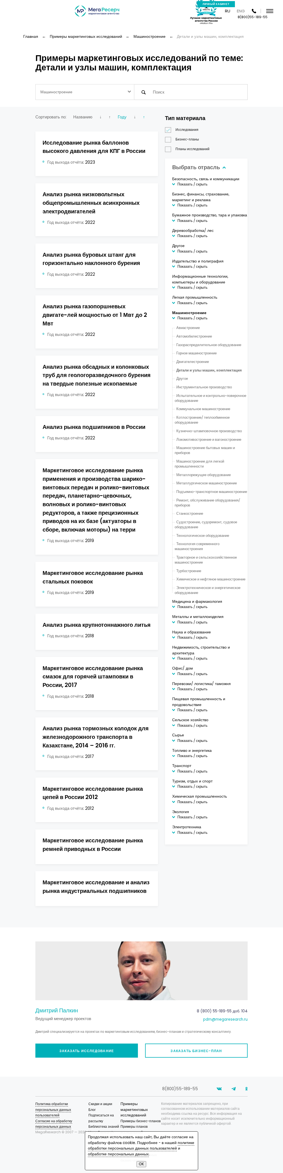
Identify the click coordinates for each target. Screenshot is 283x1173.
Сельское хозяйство (190, 720)
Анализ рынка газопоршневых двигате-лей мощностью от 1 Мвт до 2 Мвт (95, 314)
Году (122, 117)
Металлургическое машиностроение (206, 483)
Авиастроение (188, 327)
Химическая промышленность (199, 796)
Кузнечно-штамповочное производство (209, 431)
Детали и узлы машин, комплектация (209, 370)
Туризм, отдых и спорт (192, 781)
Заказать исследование (86, 1051)
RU (227, 11)
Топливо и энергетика (192, 750)
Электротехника (186, 827)
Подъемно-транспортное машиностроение (211, 491)
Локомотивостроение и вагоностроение (208, 439)
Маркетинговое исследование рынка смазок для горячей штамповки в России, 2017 (93, 676)
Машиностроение (189, 312)
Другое (178, 245)
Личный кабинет (216, 4)
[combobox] (84, 92)
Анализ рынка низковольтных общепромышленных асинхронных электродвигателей (91, 202)
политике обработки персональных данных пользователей (141, 1145)
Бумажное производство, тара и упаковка (209, 215)
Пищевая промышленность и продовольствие (198, 701)
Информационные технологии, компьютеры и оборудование (200, 279)
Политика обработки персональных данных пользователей (53, 1110)
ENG (241, 11)
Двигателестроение (192, 361)
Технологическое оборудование (202, 535)
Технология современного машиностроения (197, 546)
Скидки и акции (100, 1104)
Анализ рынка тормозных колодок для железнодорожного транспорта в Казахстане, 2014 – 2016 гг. (96, 737)
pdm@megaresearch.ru (225, 1019)
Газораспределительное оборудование (208, 345)
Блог (92, 1109)
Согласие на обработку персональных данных (53, 1124)
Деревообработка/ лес (193, 230)
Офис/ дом (182, 668)
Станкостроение (189, 513)
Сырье (178, 735)
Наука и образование (191, 632)
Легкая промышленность (194, 297)
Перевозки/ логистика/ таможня (201, 683)
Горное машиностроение (196, 353)
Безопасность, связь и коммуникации (205, 179)
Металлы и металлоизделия (198, 616)
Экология (180, 811)
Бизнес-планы (187, 139)
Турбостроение (188, 571)
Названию (82, 117)
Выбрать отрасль (196, 167)
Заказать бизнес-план (196, 1051)
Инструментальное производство (204, 387)
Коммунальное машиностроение (203, 409)
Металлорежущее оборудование (203, 475)
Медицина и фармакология (197, 601)
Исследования (186, 129)
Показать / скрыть (192, 184)
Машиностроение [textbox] (56, 92)
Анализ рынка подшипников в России (94, 427)
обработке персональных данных (118, 1154)
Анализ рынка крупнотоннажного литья (97, 625)
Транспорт (181, 765)
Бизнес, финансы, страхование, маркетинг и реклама (200, 197)
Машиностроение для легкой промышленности (199, 464)
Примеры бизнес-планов (140, 1121)
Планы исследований (192, 149)
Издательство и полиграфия (198, 261)
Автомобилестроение (194, 336)
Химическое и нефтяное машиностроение (210, 579)
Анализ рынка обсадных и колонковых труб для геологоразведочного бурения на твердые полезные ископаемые (97, 375)
